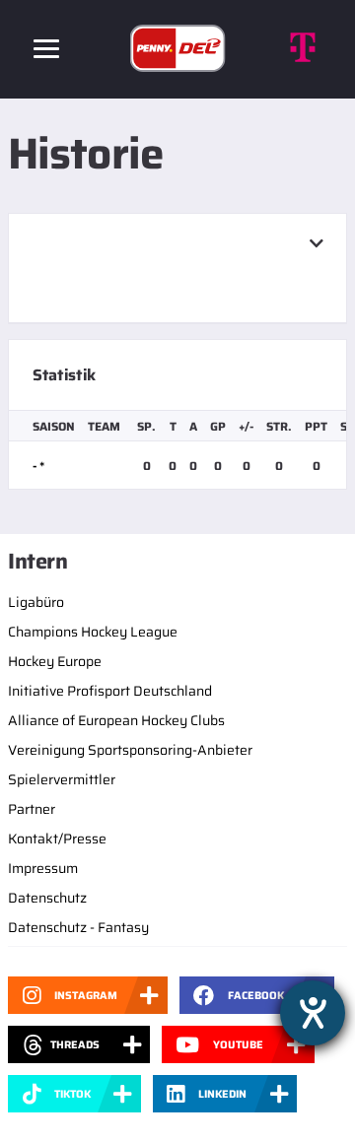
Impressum (43, 868)
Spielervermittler (61, 779)
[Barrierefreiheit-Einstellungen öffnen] (312, 1012)
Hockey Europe (55, 661)
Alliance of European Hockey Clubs (116, 720)
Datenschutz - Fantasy (78, 927)
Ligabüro (36, 602)
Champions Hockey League (93, 631)
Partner (31, 809)
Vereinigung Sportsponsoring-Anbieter (130, 750)
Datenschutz (47, 897)
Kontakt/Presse (57, 838)
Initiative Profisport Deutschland (110, 691)
